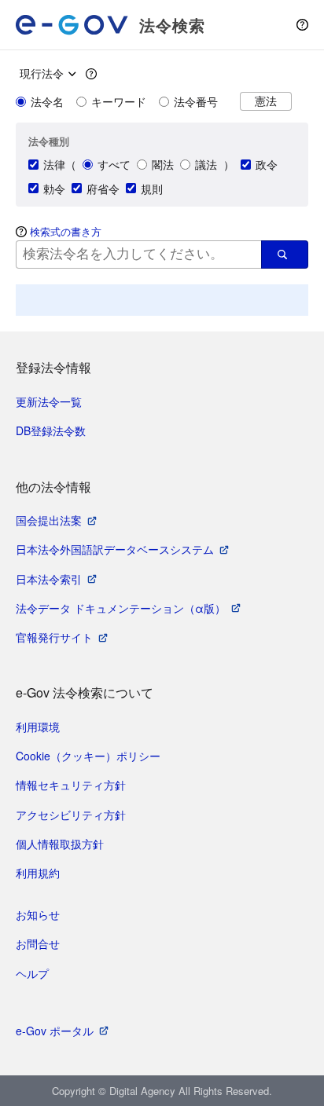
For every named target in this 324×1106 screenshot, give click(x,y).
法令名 (47, 101)
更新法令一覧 (49, 401)
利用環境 (38, 726)
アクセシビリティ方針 (71, 814)
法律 (54, 164)
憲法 (266, 100)
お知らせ (38, 914)
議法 (206, 164)
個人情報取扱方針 (60, 843)
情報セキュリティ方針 (71, 785)
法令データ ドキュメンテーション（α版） (121, 608)
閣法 (163, 164)
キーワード (118, 101)
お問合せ (38, 943)
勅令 (54, 188)
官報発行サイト (54, 637)
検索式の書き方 (65, 231)
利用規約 (38, 873)
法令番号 (196, 101)
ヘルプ (32, 973)
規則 (152, 188)
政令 (267, 164)
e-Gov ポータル (55, 1030)
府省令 (103, 188)
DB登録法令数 (51, 430)
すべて (114, 164)
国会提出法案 (49, 520)
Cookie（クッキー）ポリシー (88, 756)
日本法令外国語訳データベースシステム (115, 549)
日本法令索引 (49, 579)
